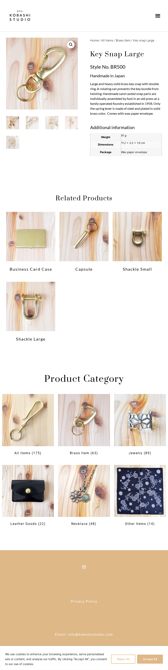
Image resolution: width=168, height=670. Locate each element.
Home (94, 40)
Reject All (123, 659)
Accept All (150, 659)
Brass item (123, 40)
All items (107, 40)
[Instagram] (84, 567)
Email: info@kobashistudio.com (84, 634)
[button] (158, 16)
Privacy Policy (84, 601)
